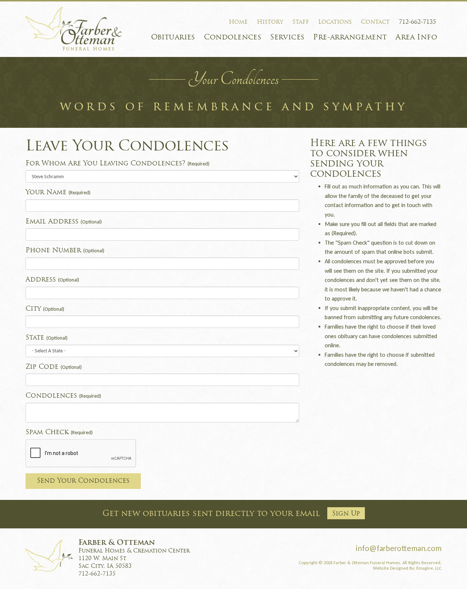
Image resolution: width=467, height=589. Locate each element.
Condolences (232, 37)
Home (238, 22)
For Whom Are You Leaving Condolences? (117, 164)
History (270, 22)
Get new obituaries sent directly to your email (231, 514)
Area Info (416, 37)
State (46, 338)
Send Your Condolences (83, 481)
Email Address (64, 222)
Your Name (58, 193)
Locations (335, 22)
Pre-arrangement (350, 37)
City (45, 309)
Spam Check (59, 432)
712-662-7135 (417, 22)
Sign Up (346, 513)
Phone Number (65, 251)
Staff (300, 22)
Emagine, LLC (428, 568)
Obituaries (173, 37)
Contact (375, 22)
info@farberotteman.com (398, 548)
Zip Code (54, 367)
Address (52, 280)
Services (287, 37)
